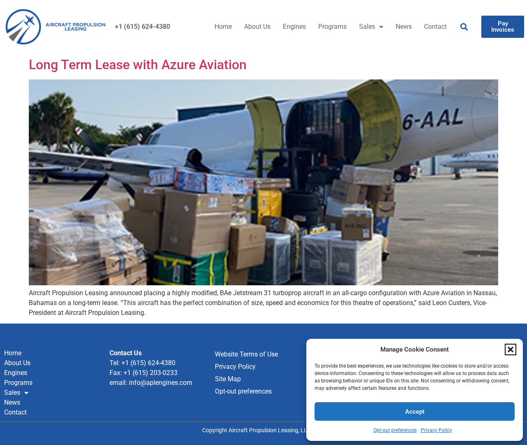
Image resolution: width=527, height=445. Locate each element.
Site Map (228, 379)
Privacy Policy (436, 430)
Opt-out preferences (395, 430)
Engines (294, 26)
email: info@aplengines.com (151, 383)
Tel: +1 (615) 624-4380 (142, 363)
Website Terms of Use (246, 354)
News (404, 26)
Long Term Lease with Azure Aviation (138, 64)
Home (223, 26)
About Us (257, 26)
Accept (414, 411)
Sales (367, 26)
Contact (435, 26)
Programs (332, 26)
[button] (510, 349)
